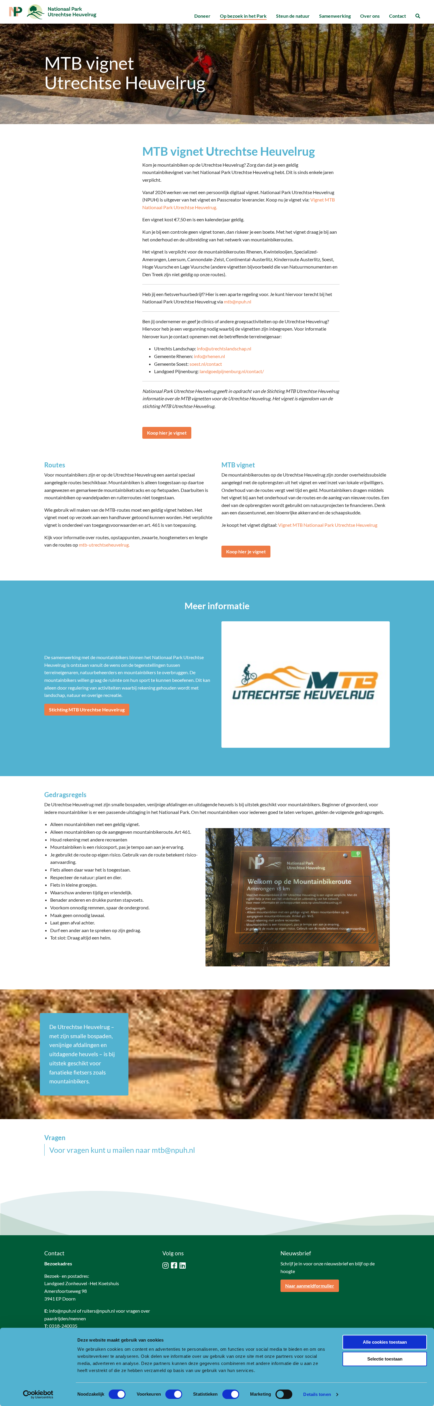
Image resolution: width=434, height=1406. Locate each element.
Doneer (202, 16)
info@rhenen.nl (209, 356)
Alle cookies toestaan (385, 1342)
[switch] (173, 1394)
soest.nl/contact (206, 364)
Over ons (370, 16)
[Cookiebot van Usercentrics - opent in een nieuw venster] (38, 1394)
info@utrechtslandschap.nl (224, 348)
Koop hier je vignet (167, 432)
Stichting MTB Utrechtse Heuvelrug (87, 709)
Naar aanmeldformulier (309, 1285)
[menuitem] (202, 16)
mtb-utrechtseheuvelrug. (104, 544)
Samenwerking (335, 16)
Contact (397, 16)
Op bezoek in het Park (243, 16)
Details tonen (317, 1394)
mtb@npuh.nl (237, 301)
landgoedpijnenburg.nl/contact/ (232, 371)
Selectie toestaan (384, 1358)
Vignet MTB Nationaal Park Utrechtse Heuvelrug (327, 525)
